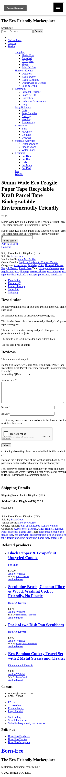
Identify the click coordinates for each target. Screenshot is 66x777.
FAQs (11, 702)
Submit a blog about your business (26, 723)
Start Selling (14, 717)
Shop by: (20, 52)
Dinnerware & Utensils (34, 82)
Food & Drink (29, 85)
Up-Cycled (28, 61)
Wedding (26, 119)
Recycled (27, 58)
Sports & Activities (25, 140)
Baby (24, 104)
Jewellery (27, 131)
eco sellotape (54, 271)
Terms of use (15, 705)
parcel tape (56, 274)
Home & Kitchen (24, 70)
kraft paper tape (28, 274)
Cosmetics (27, 98)
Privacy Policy (16, 708)
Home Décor (29, 76)
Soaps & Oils (29, 94)
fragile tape (13, 274)
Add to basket (9, 240)
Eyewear (26, 137)
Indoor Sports (29, 146)
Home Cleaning (30, 79)
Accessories (21, 125)
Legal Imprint (15, 711)
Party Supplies (29, 113)
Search (38, 31)
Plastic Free (28, 55)
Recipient (20, 153)
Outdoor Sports (30, 143)
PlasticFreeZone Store (26, 614)
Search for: (7, 27)
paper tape (43, 274)
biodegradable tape (49, 268)
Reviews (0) (14, 283)
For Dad (26, 168)
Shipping (13, 292)
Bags (24, 128)
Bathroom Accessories (34, 101)
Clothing (26, 134)
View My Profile (27, 259)
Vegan (25, 64)
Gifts (24, 110)
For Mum (27, 165)
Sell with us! (14, 40)
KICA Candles (22, 576)
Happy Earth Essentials (26, 643)
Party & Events (23, 107)
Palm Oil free (29, 67)
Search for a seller (17, 720)
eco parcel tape (38, 271)
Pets (17, 171)
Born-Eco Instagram (19, 742)
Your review (9, 380)
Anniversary (28, 122)
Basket (11, 46)
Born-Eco (12, 751)
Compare (6, 247)
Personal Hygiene (31, 91)
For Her (26, 159)
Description (14, 280)
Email (5, 413)
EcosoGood (17, 256)
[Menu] (58, 7)
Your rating (8, 374)
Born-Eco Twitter (17, 739)
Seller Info (13, 289)
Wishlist (19, 174)
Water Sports (28, 149)
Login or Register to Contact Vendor (38, 262)
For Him (26, 156)
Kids (24, 162)
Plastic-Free (25, 268)
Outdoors (27, 73)
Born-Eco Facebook (19, 736)
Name (5, 407)
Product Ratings (16, 286)
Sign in (12, 43)
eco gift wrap (22, 271)
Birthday (26, 116)
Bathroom (20, 88)
